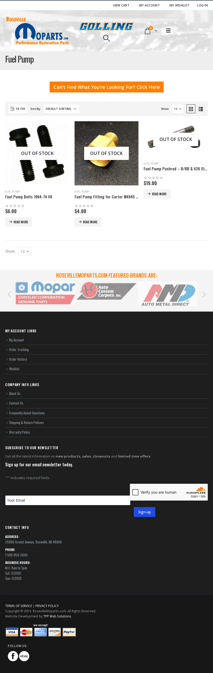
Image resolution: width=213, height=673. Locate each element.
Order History (18, 359)
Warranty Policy (19, 432)
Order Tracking (19, 349)
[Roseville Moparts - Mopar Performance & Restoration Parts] (37, 31)
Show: (165, 109)
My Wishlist (179, 5)
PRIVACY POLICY (47, 606)
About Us (15, 393)
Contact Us (16, 403)
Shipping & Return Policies (26, 422)
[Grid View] (191, 108)
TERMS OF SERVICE (18, 606)
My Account (149, 5)
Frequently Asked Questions (27, 412)
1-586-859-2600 (16, 554)
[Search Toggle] (106, 38)
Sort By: (35, 109)
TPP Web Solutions (57, 616)
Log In (202, 5)
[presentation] (9, 294)
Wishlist (14, 368)
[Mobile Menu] (168, 30)
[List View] (200, 108)
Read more (21, 222)
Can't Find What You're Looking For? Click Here (107, 87)
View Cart (121, 5)
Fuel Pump (12, 191)
